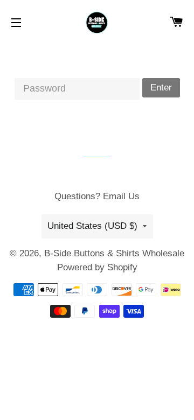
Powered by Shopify (97, 267)
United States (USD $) (92, 226)
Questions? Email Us (97, 196)
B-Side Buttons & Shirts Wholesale (114, 253)
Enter (161, 87)
